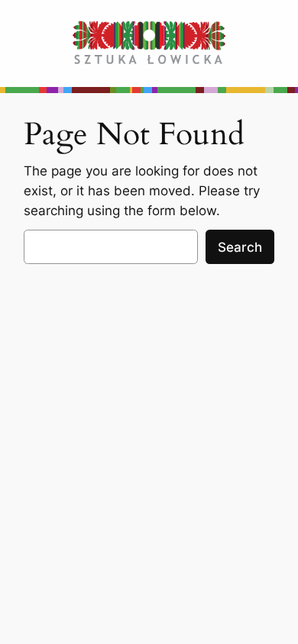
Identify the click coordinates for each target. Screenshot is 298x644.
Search (240, 247)
